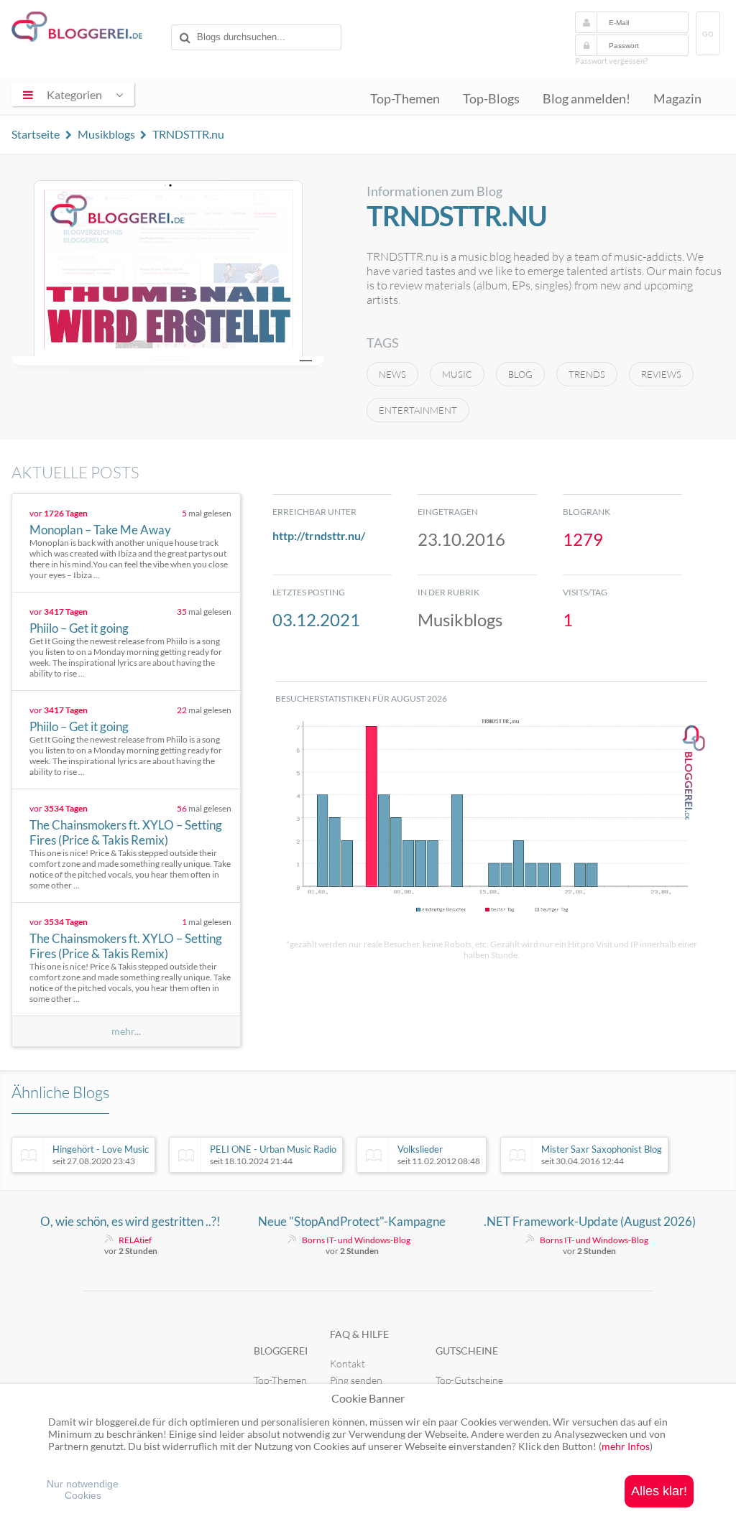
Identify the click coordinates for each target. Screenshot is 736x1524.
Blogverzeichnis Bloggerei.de (88, 29)
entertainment (418, 410)
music (457, 374)
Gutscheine (467, 1350)
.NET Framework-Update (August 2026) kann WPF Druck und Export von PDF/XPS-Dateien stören (590, 1222)
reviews (661, 374)
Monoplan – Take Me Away (100, 529)
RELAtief (135, 1240)
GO (708, 34)
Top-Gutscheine (469, 1380)
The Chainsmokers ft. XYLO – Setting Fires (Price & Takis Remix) (125, 832)
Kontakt (347, 1363)
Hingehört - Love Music (100, 1154)
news (392, 374)
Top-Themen (405, 98)
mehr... (126, 1031)
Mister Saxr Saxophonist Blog (601, 1154)
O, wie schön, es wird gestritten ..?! (130, 1221)
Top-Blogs (491, 98)
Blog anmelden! (586, 98)
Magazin (677, 98)
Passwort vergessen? (611, 60)
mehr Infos (626, 1446)
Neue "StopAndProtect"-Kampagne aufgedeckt (352, 1222)
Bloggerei (281, 1350)
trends (587, 374)
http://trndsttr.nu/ (318, 535)
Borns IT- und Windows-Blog (356, 1240)
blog (520, 374)
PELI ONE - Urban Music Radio (273, 1154)
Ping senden (356, 1380)
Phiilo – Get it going (79, 628)
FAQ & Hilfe (359, 1334)
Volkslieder (438, 1154)
